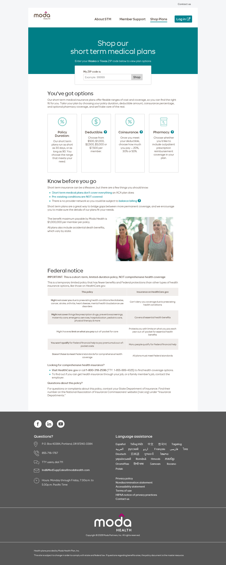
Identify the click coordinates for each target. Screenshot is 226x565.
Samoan (156, 463)
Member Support (132, 19)
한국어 (162, 444)
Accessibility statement (130, 486)
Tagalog (176, 444)
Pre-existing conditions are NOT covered (77, 196)
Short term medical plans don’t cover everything (82, 192)
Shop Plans (158, 19)
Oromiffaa (122, 463)
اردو (146, 449)
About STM (102, 19)
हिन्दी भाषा (139, 463)
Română (141, 459)
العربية (119, 449)
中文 (150, 444)
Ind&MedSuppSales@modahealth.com (66, 470)
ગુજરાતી (149, 454)
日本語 (135, 454)
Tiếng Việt (136, 444)
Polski (119, 468)
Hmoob (155, 459)
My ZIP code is (92, 71)
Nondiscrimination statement (134, 482)
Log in (181, 19)
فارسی (174, 449)
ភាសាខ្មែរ (169, 459)
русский (133, 449)
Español (121, 444)
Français (159, 449)
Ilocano (172, 463)
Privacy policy (124, 478)
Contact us (184, 4)
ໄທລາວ (165, 454)
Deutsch (121, 454)
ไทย (185, 449)
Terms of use (124, 490)
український (123, 459)
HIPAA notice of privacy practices (136, 494)
